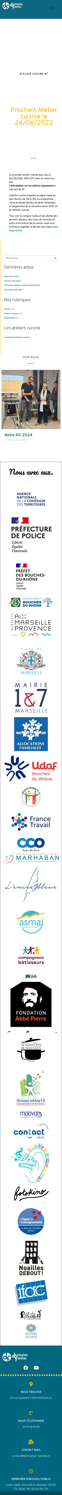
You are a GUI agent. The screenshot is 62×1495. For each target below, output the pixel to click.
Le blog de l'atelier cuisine (17, 337)
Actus (7, 309)
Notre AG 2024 (11, 276)
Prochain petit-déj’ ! (14, 290)
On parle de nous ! (12, 281)
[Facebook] (25, 1368)
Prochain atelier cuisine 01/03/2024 (22, 285)
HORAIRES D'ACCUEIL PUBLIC (31, 1479)
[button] (51, 8)
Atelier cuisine (11, 313)
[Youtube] (36, 1368)
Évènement (9, 318)
